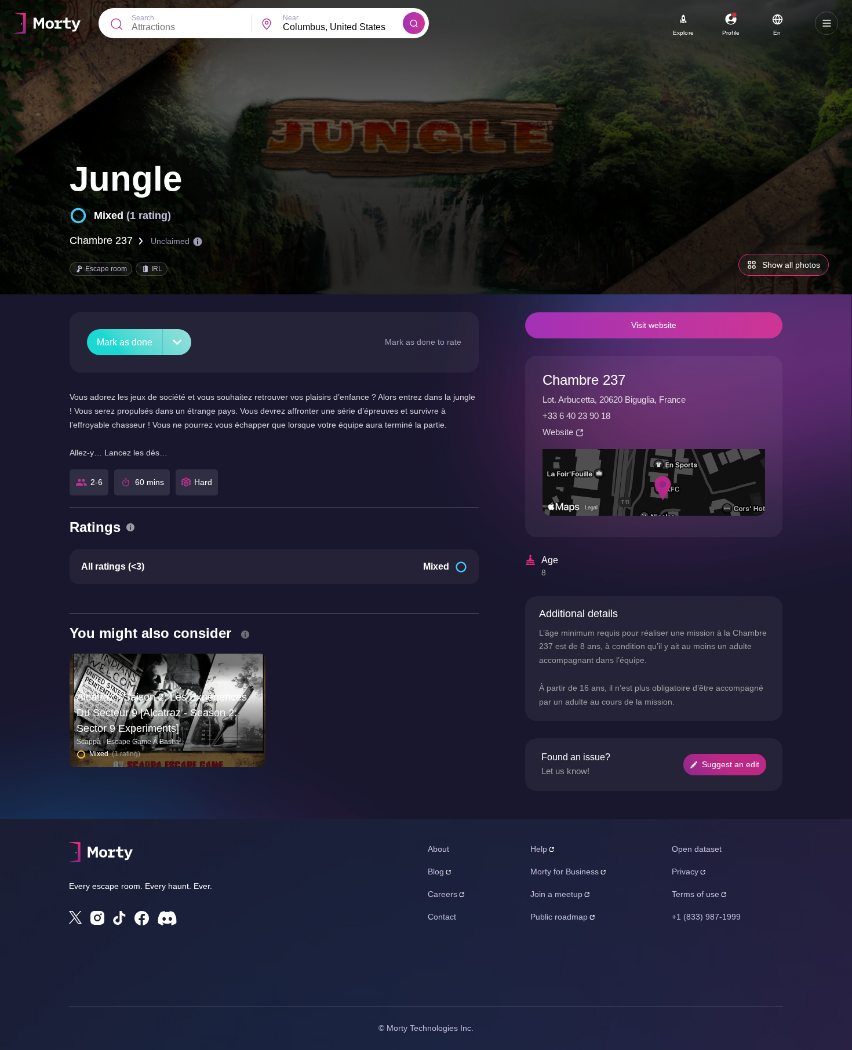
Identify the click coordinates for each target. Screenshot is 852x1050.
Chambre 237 (101, 240)
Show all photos (791, 264)
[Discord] (167, 918)
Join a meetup (556, 894)
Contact (442, 916)
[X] (75, 917)
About (438, 849)
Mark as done (124, 342)
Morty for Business (564, 871)
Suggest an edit (730, 764)
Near (290, 18)
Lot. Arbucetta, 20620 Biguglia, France (614, 399)
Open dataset (697, 849)
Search (143, 18)
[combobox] (343, 27)
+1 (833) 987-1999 (706, 916)
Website (557, 432)
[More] (177, 342)
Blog (436, 871)
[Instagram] (97, 918)
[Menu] (826, 23)
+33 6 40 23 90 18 (576, 416)
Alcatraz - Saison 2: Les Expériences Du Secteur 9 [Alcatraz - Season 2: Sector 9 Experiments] (162, 712)
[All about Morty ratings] (130, 527)
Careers (442, 894)
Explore (683, 33)
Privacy (685, 871)
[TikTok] (119, 918)
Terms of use (695, 894)
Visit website (653, 325)
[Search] (414, 23)
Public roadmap (559, 916)
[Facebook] (141, 918)
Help (538, 849)
